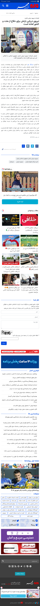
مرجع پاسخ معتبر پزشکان (8, 504)
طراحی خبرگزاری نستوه (30, 603)
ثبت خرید (20, 201)
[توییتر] (21, 566)
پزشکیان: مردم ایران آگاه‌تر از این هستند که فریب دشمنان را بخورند (19, 374)
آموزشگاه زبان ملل (32, 513)
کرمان (31, 13)
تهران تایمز (30, 516)
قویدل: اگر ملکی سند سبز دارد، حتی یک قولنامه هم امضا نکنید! (20, 430)
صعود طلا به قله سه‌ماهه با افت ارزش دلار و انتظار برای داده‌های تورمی (20, 435)
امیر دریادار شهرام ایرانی (32, 162)
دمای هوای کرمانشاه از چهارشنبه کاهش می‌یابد (25, 378)
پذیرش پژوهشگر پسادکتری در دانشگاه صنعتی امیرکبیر (23, 381)
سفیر (3, 497)
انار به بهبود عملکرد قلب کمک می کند (27, 447)
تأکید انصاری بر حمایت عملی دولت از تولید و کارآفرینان (22, 409)
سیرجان (12, 162)
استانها (36, 13)
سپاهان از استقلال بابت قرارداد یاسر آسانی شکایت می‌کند (22, 443)
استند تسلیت (5, 501)
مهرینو (4, 513)
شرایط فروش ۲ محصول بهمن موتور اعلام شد (25, 406)
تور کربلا (14, 501)
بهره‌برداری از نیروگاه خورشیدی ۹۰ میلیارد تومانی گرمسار (22, 396)
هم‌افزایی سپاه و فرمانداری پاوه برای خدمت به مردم (23, 389)
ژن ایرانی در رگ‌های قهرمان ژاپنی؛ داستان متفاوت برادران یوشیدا (20, 423)
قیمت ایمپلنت (19, 507)
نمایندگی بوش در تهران (8, 510)
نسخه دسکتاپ (20, 574)
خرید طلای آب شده (33, 501)
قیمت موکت (22, 501)
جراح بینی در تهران (33, 497)
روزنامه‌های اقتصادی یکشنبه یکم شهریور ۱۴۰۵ (24, 490)
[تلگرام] (30, 566)
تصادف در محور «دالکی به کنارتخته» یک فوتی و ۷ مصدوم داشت (20, 457)
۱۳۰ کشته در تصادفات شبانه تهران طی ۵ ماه (25, 393)
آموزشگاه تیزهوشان (33, 510)
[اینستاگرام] (24, 566)
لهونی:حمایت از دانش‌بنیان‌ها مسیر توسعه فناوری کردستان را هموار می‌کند (19, 401)
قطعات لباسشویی (7, 507)
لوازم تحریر (23, 497)
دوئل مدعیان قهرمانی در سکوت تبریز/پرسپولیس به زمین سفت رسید (20, 452)
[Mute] (7, 190)
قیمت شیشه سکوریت (12, 497)
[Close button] (38, 588)
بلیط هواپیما (21, 510)
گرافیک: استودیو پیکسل (15, 603)
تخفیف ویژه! (13, 596)
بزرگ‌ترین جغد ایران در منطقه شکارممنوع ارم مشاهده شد (22, 440)
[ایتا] (9, 566)
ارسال (3, 343)
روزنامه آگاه (11, 516)
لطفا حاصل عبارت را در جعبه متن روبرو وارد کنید (26, 336)
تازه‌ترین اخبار (34, 370)
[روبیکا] (18, 566)
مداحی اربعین (34, 504)
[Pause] (4, 190)
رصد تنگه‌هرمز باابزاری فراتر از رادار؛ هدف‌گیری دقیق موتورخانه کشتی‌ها (21, 418)
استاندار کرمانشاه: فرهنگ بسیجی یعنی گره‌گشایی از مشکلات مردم (19, 385)
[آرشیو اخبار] (12, 566)
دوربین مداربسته (22, 504)
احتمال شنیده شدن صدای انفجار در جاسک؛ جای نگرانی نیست (21, 426)
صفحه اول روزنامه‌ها (31, 461)
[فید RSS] (15, 566)
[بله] (27, 566)
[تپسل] (3, 169)
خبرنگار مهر (30, 65)
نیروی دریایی (19, 162)
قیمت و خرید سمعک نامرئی (17, 513)
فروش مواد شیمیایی (32, 507)
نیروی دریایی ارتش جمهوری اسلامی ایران (27, 159)
